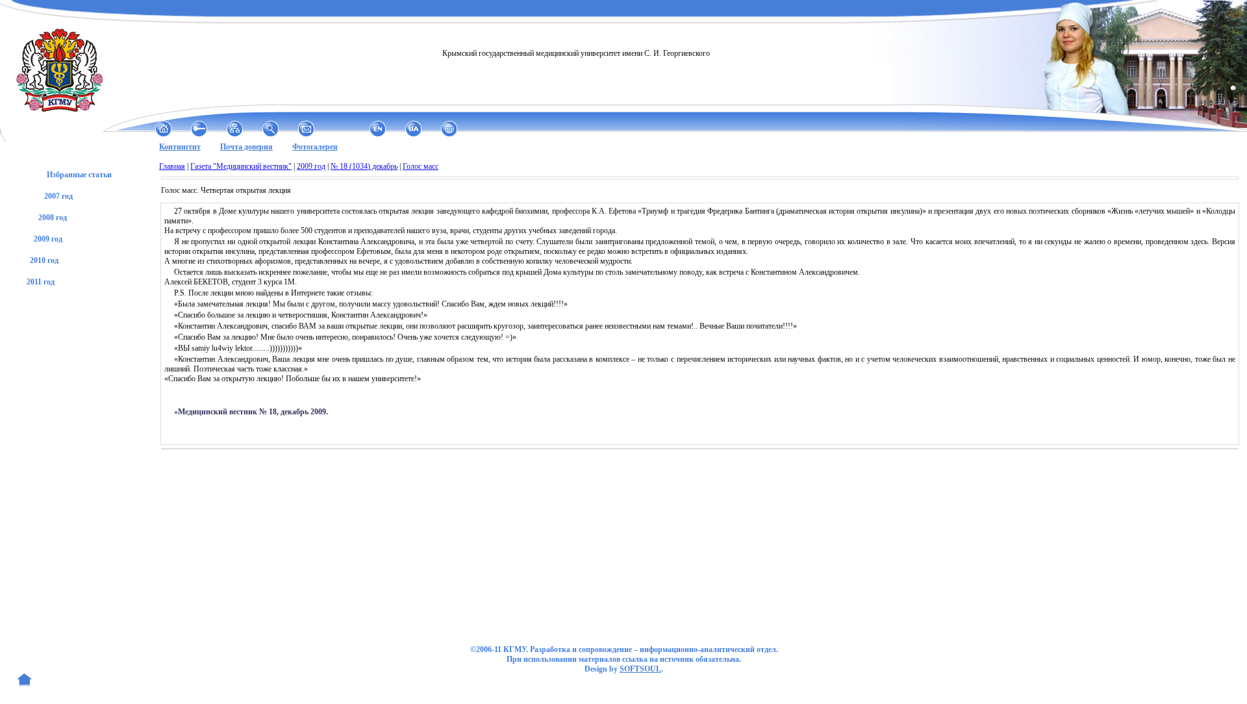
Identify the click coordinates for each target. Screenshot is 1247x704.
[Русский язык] (342, 128)
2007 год (58, 196)
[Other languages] (449, 128)
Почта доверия (246, 146)
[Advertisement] (80, 540)
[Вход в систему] (199, 128)
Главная (172, 166)
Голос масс (420, 166)
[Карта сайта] (235, 128)
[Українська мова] (413, 128)
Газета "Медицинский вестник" (241, 166)
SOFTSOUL (640, 668)
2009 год (48, 239)
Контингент (180, 146)
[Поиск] (270, 128)
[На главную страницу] (163, 128)
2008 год (52, 217)
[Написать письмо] (306, 128)
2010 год (44, 260)
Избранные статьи (79, 174)
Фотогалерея (315, 146)
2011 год (41, 281)
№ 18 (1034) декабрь (364, 166)
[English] (378, 128)
